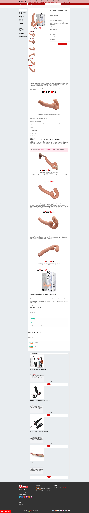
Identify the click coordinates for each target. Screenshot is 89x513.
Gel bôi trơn (21, 19)
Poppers (20, 30)
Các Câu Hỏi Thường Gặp (22, 500)
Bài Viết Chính (21, 504)
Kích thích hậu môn (21, 29)
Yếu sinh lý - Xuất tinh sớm (23, 36)
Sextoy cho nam (21, 22)
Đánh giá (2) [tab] (36, 76)
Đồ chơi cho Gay (21, 27)
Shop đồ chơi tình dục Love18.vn (23, 494)
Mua (49, 476)
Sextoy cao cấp (21, 20)
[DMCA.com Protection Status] (31, 511)
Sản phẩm (24, 4)
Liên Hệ (20, 502)
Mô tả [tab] (31, 76)
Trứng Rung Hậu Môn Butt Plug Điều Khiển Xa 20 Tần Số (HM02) (39, 431)
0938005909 (7, 511)
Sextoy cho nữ (21, 23)
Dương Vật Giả (55, 46)
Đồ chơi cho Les (21, 28)
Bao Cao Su (20, 13)
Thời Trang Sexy (21, 33)
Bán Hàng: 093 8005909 (32, 4)
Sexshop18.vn (31, 510)
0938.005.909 (64, 487)
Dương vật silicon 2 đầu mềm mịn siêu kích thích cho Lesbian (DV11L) (40, 462)
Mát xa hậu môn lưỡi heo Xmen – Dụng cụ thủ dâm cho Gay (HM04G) (40, 400)
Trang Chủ (20, 4)
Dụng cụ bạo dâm (21, 16)
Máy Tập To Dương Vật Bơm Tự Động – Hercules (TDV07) (38, 369)
